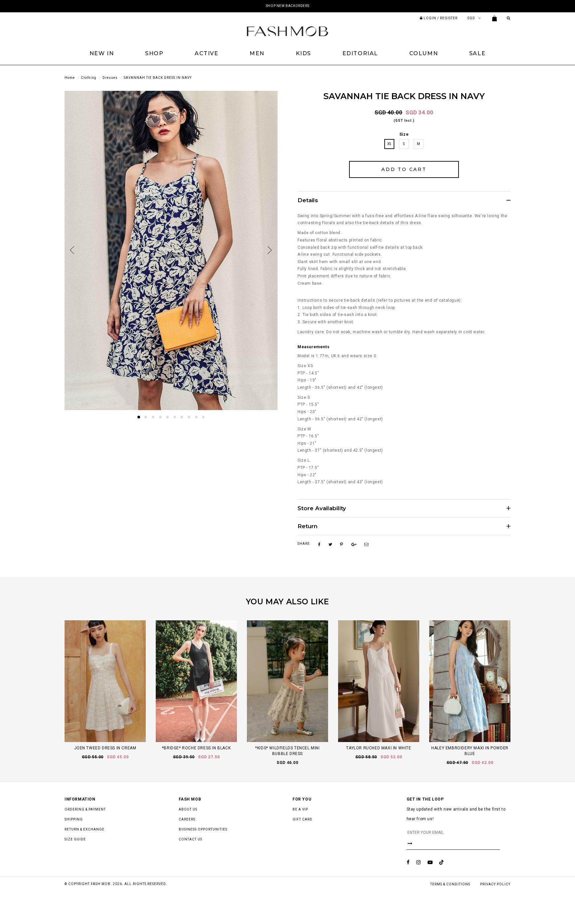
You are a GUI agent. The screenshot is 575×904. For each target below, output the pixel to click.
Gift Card (302, 819)
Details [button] (307, 200)
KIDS (303, 53)
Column (423, 53)
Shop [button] (154, 53)
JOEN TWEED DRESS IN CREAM (105, 748)
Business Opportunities (203, 829)
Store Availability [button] (321, 508)
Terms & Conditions (450, 884)
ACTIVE (207, 53)
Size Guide (75, 839)
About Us (188, 809)
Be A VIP (300, 809)
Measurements (313, 347)
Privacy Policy (495, 884)
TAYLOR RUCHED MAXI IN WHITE (378, 748)
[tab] (403, 200)
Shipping (74, 819)
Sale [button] (477, 53)
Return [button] (307, 526)
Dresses (110, 77)
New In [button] (102, 53)
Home (70, 77)
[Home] (287, 31)
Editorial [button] (360, 53)
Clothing (88, 77)
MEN (257, 53)
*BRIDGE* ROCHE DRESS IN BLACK (196, 748)
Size (404, 134)
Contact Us (190, 839)
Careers (187, 819)
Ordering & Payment (85, 809)
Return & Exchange (84, 829)
